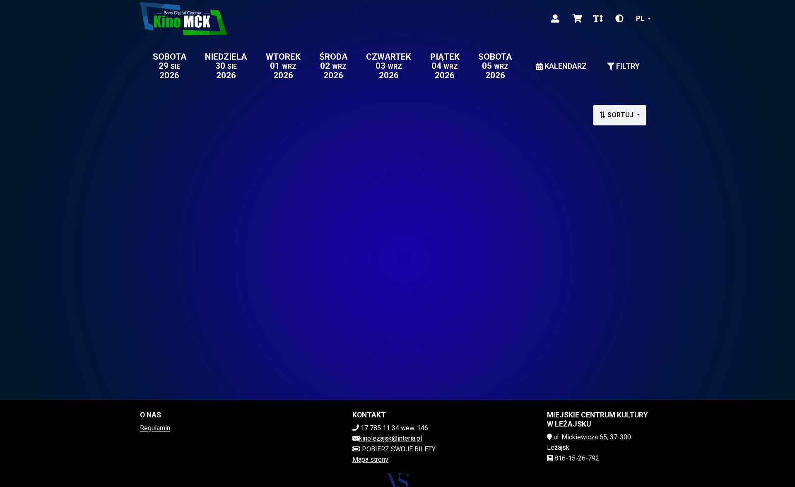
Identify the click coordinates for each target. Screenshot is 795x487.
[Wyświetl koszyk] (577, 19)
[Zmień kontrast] (619, 19)
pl (640, 18)
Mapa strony (370, 459)
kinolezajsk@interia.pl (390, 438)
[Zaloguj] (555, 19)
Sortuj (620, 115)
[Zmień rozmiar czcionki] (598, 19)
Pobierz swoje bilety (399, 449)
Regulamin (155, 428)
